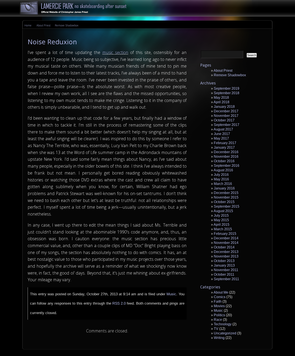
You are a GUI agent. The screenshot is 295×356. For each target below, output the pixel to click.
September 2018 (226, 93)
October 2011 (224, 274)
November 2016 (226, 156)
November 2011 (226, 270)
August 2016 (223, 170)
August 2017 (223, 129)
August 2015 (223, 211)
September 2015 (226, 206)
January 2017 (224, 147)
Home (28, 25)
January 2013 (224, 265)
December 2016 (226, 152)
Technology (223, 324)
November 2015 (226, 197)
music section (115, 52)
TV (216, 329)
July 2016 (221, 174)
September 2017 (226, 125)
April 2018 (221, 102)
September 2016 (226, 165)
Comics (219, 297)
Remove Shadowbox (66, 25)
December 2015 (226, 193)
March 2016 (223, 184)
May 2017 (221, 138)
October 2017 (224, 120)
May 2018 (221, 97)
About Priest (43, 25)
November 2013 (226, 256)
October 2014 (224, 247)
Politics (219, 315)
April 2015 (221, 224)
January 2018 (224, 106)
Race (218, 319)
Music (171, 294)
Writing (219, 338)
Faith (218, 301)
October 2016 (224, 161)
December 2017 (226, 111)
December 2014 (226, 238)
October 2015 (224, 202)
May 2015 (221, 220)
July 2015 (221, 215)
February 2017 (225, 143)
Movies (219, 306)
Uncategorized (225, 333)
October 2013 (224, 261)
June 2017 (222, 134)
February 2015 (225, 233)
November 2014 (226, 243)
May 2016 (221, 179)
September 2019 (226, 88)
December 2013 (226, 252)
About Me (221, 292)
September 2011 (226, 279)
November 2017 (226, 116)
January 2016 (224, 188)
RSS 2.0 (119, 303)
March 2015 (223, 229)
